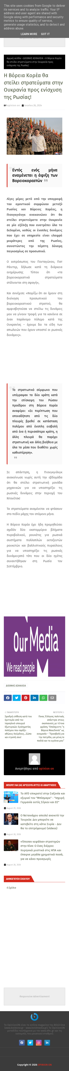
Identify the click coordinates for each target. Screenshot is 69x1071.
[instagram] (39, 1043)
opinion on (13, 105)
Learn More (29, 34)
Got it (45, 34)
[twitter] (30, 1043)
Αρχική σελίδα (14, 58)
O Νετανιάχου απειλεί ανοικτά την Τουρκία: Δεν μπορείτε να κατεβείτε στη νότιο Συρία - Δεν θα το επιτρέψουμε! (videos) (42, 822)
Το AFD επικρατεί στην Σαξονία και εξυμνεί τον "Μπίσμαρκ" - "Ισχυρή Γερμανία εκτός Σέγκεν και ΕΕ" (43, 798)
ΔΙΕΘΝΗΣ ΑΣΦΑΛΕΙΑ (33, 58)
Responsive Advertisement (35, 38)
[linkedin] (47, 1043)
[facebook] (22, 1043)
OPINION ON (45, 1064)
